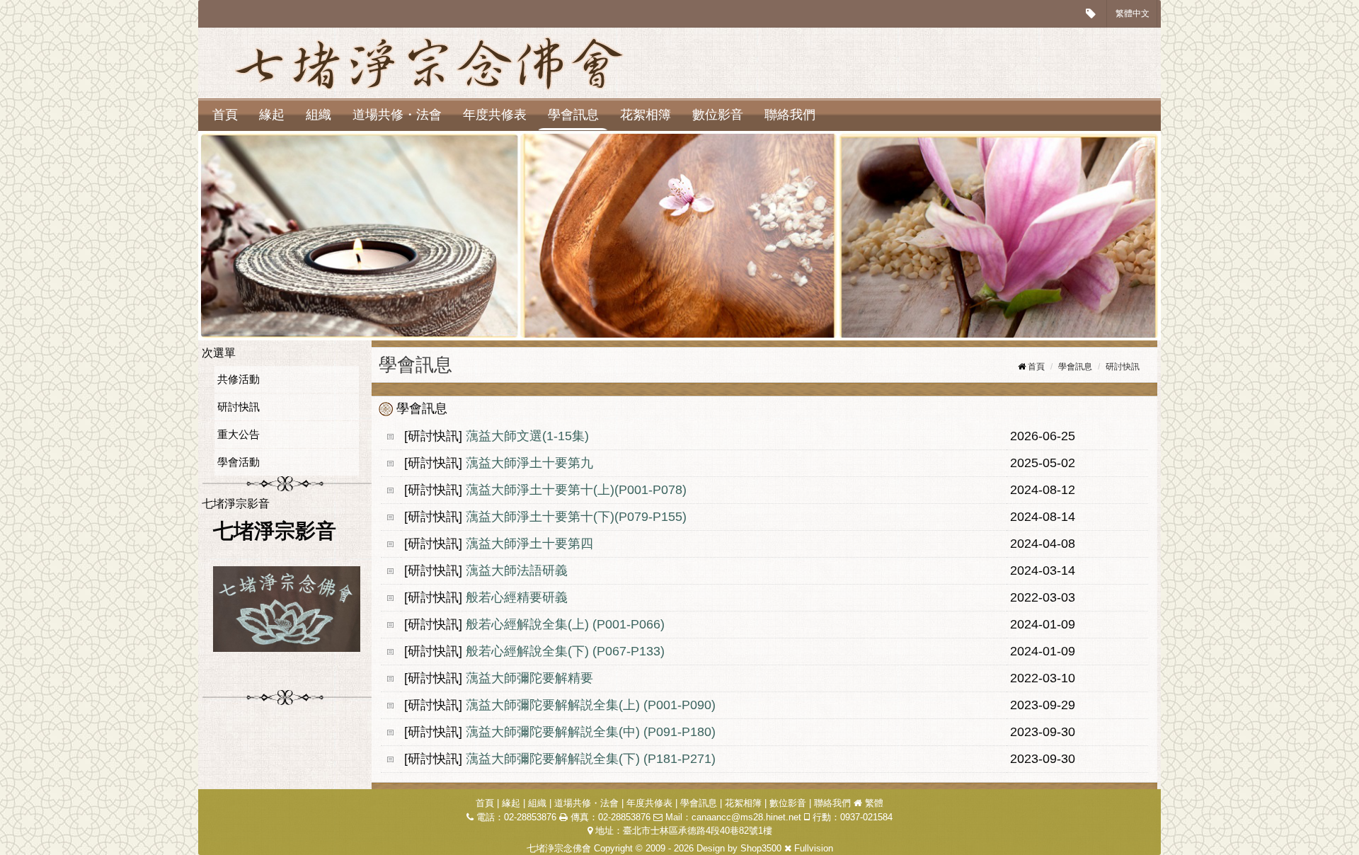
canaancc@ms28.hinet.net (746, 817)
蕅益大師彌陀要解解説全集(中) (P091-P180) (592, 732)
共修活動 (238, 379)
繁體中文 (1132, 13)
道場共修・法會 (397, 115)
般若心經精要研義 (517, 597)
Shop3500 (760, 848)
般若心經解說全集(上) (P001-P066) (565, 624)
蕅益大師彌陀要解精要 (529, 678)
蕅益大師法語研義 (518, 570)
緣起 (272, 115)
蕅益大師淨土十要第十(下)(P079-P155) (576, 517)
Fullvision (813, 848)
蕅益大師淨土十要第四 (529, 543)
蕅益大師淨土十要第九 (529, 463)
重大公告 (238, 434)
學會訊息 (573, 115)
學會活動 (238, 462)
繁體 (874, 803)
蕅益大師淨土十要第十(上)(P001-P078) (576, 490)
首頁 (225, 115)
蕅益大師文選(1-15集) (527, 436)
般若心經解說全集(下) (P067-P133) (565, 651)
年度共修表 (495, 115)
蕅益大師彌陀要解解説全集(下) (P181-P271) (592, 759)
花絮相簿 (645, 115)
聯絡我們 (789, 115)
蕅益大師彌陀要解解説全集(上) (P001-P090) (592, 705)
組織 (318, 115)
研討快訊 (238, 407)
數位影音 (717, 115)
